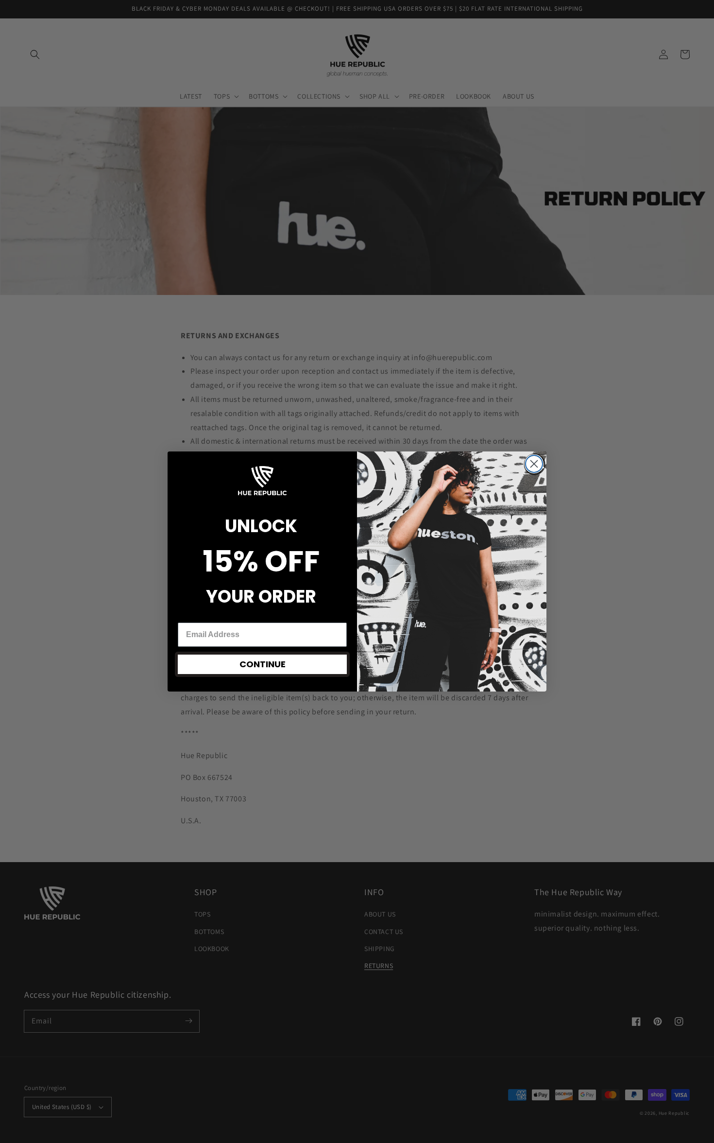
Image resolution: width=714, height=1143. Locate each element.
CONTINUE (262, 664)
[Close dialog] (534, 463)
